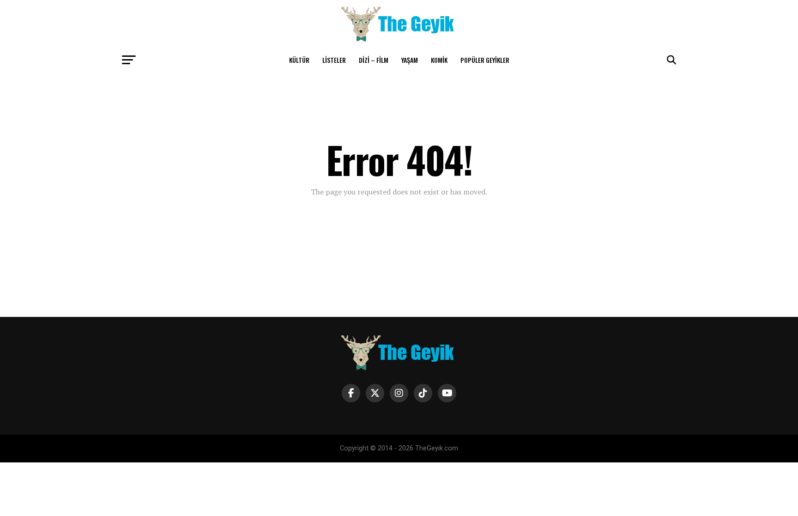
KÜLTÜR (299, 60)
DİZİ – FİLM (373, 60)
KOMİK (439, 60)
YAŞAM (409, 60)
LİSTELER (334, 60)
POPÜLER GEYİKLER (484, 60)
